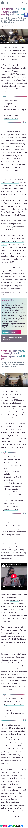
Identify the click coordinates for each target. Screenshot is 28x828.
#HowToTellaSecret (11, 483)
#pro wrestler (18, 337)
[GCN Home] (4, 3)
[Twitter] (11, 826)
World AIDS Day (19, 553)
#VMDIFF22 (9, 471)
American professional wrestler (13, 68)
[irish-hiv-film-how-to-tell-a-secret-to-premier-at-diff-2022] (14, 380)
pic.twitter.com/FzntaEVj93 (15, 109)
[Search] (22, 3)
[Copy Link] (5, 826)
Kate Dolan (14, 600)
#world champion (6, 340)
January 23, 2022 (11, 118)
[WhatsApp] (14, 826)
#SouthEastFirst (10, 106)
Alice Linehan (22, 370)
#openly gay (11, 337)
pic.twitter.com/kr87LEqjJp (15, 495)
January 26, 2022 (11, 509)
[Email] (1, 826)
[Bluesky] (21, 826)
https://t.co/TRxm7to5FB (14, 704)
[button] (26, 15)
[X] (18, 826)
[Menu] (26, 3)
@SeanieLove (9, 480)
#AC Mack (5, 337)
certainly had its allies (10, 182)
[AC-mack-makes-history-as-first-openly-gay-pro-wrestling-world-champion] (14, 36)
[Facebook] (8, 826)
